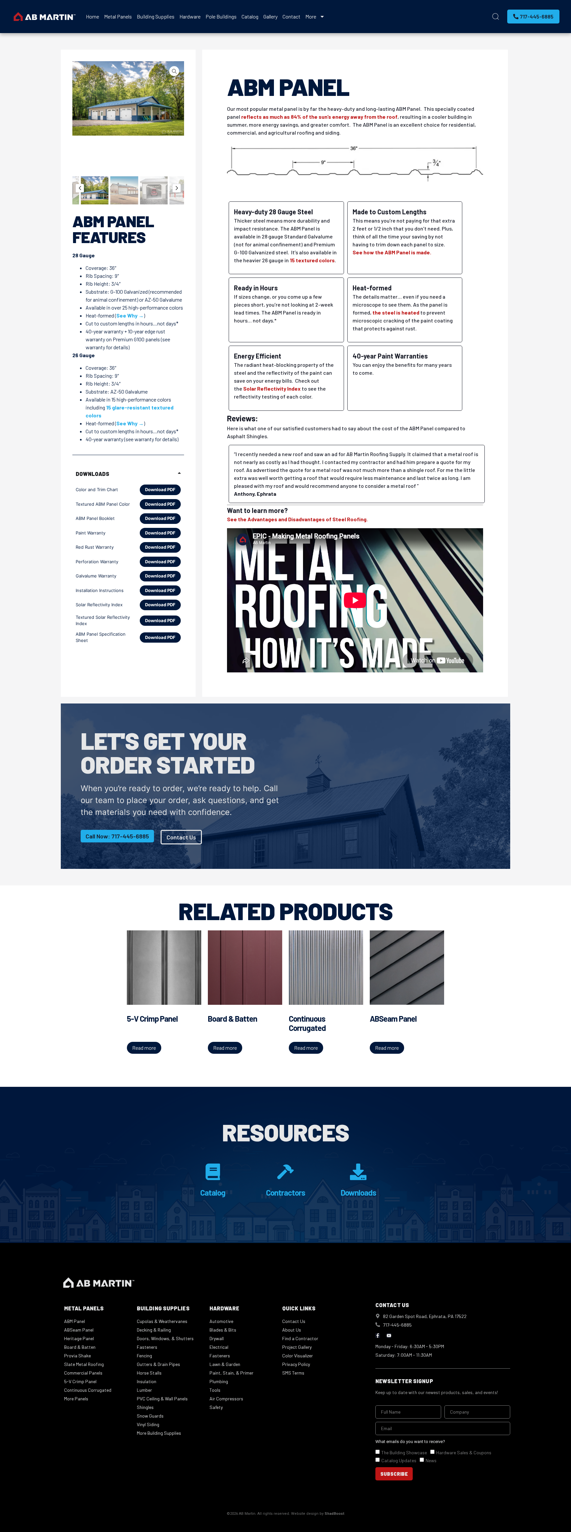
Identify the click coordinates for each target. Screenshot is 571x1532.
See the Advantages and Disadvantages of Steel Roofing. (297, 519)
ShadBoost (334, 1513)
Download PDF (160, 489)
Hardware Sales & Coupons (463, 1452)
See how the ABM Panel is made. (392, 252)
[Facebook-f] (377, 1335)
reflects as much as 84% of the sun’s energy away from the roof (319, 116)
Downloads (358, 1192)
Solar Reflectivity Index (272, 388)
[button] (80, 188)
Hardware (190, 16)
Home (92, 16)
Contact (291, 16)
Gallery (270, 16)
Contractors (285, 1192)
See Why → (130, 315)
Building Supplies (155, 16)
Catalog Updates (398, 1460)
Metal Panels (118, 16)
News (431, 1460)
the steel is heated (395, 312)
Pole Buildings (221, 16)
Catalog (250, 16)
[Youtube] (389, 1335)
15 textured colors (312, 260)
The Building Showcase (404, 1452)
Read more (144, 1047)
